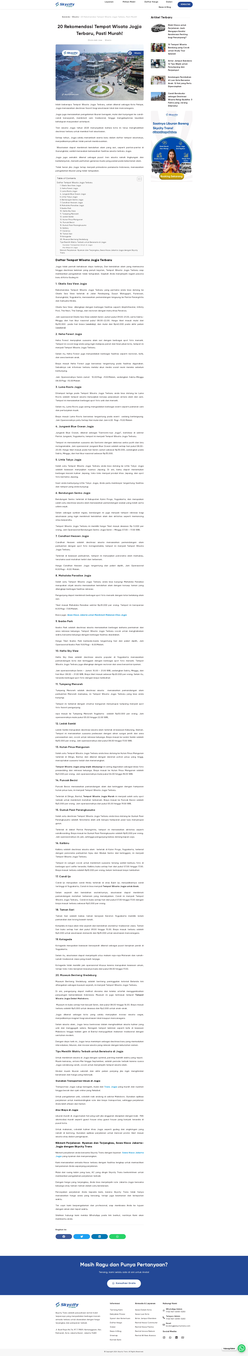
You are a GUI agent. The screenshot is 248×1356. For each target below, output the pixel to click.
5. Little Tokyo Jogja (69, 197)
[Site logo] (65, 4)
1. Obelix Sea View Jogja (70, 185)
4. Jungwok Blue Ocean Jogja (73, 194)
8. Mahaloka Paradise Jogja (72, 205)
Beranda (66, 17)
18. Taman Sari (66, 234)
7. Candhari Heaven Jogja (71, 203)
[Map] (182, 1337)
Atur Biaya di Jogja (70, 247)
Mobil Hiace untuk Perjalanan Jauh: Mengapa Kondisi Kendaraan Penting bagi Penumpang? (178, 31)
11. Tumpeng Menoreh (69, 214)
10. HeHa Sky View (68, 211)
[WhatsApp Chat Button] (241, 1348)
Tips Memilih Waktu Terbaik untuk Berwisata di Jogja (83, 242)
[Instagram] (164, 1337)
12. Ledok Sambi (67, 217)
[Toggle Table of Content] (138, 179)
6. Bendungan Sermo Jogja (71, 200)
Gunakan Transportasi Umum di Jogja (77, 245)
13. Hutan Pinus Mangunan (71, 220)
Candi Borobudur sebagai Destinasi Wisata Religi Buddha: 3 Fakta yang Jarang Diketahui (180, 100)
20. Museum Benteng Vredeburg (74, 239)
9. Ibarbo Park (65, 208)
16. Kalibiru (64, 228)
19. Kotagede (65, 236)
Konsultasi (185, 4)
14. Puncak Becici (67, 222)
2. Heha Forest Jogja (69, 188)
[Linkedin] (176, 1337)
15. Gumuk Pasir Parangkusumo (73, 225)
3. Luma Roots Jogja (68, 191)
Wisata (75, 17)
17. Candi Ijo (65, 231)
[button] (64, 1236)
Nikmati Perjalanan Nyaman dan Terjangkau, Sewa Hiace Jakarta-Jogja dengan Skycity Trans (99, 252)
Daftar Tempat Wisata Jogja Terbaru (74, 183)
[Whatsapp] (170, 1337)
